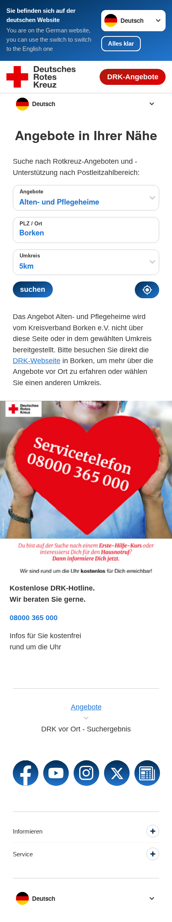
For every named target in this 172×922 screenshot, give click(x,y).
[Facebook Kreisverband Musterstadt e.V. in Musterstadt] (25, 773)
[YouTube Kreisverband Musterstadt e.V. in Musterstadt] (56, 773)
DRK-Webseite (36, 360)
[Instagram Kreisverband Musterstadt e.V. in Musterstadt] (86, 773)
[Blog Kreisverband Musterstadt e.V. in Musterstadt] (147, 773)
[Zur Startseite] (41, 77)
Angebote (31, 192)
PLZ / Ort (31, 224)
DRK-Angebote (132, 76)
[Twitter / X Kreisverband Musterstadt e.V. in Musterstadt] (117, 773)
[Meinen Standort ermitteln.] (147, 289)
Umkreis (30, 256)
